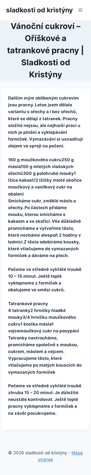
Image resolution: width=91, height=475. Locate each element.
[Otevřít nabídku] (80, 10)
